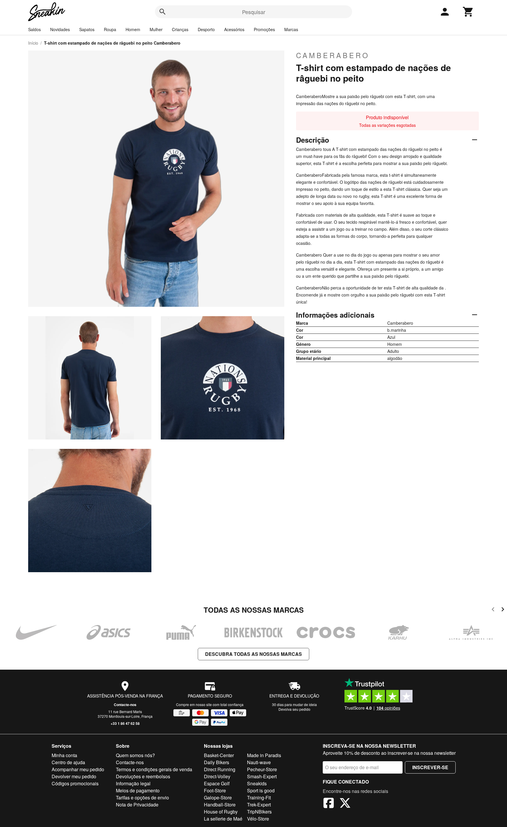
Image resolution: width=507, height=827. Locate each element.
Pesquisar (253, 12)
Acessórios (234, 29)
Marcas (291, 29)
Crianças (180, 29)
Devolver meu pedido (74, 776)
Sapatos (86, 29)
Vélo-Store (258, 818)
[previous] (493, 610)
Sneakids (257, 783)
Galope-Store (218, 797)
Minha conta (64, 755)
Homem (133, 29)
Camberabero (333, 55)
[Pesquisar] (162, 11)
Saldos (34, 29)
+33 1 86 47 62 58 (125, 723)
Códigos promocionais (75, 783)
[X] (345, 804)
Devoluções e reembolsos (143, 776)
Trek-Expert (259, 804)
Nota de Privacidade (137, 804)
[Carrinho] (468, 12)
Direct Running (219, 769)
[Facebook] (328, 804)
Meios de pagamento (138, 790)
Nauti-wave (259, 762)
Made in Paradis (264, 755)
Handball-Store (220, 804)
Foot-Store (215, 790)
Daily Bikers (216, 762)
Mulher (156, 29)
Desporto (206, 29)
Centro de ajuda (68, 762)
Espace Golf (216, 783)
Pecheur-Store (262, 769)
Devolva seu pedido (294, 709)
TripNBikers (259, 811)
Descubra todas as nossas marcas (253, 654)
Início (33, 43)
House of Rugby (221, 811)
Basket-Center (219, 755)
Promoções (264, 29)
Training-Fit (259, 797)
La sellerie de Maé (223, 818)
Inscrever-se (430, 767)
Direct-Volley (217, 776)
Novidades (60, 29)
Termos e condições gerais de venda (154, 769)
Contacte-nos (125, 704)
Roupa (110, 29)
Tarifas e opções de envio (142, 797)
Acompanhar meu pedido (78, 769)
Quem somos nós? (135, 755)
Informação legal (133, 783)
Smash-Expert (262, 776)
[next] (502, 610)
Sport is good (261, 790)
